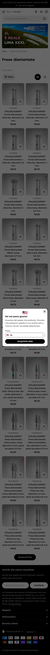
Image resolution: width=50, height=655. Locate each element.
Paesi (7, 331)
